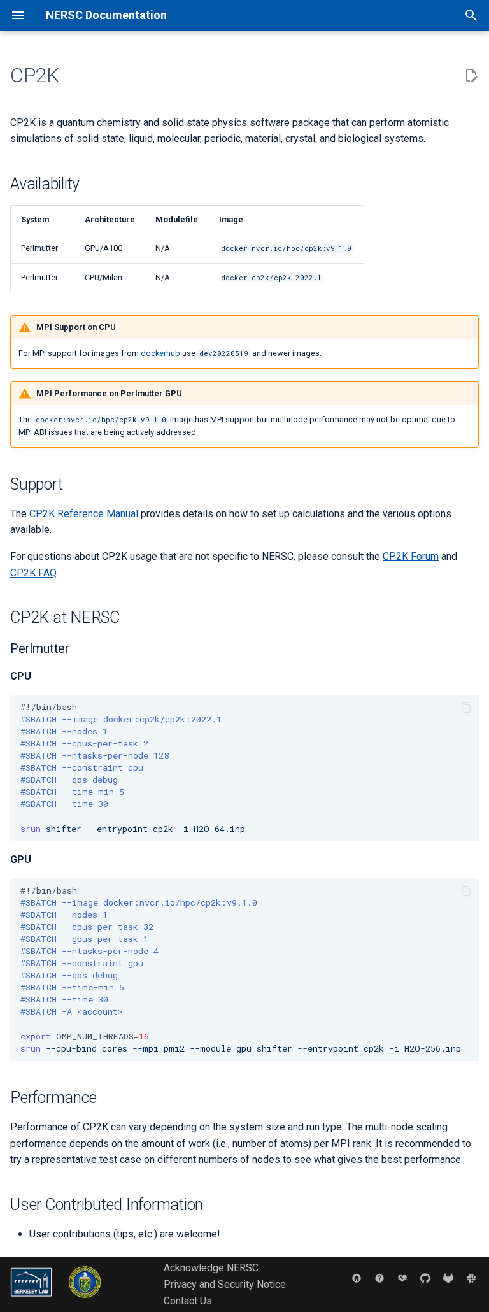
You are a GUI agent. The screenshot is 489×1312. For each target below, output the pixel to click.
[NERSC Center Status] (402, 1277)
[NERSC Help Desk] (379, 1277)
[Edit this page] (471, 76)
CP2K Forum (411, 556)
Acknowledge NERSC (211, 1268)
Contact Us (188, 1301)
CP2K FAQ (33, 573)
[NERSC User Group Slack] (471, 1277)
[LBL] (32, 1301)
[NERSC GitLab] (448, 1277)
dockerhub (160, 353)
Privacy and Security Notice (225, 1284)
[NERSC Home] (356, 1277)
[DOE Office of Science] (85, 1301)
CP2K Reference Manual (83, 514)
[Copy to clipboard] (466, 707)
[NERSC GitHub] (425, 1277)
